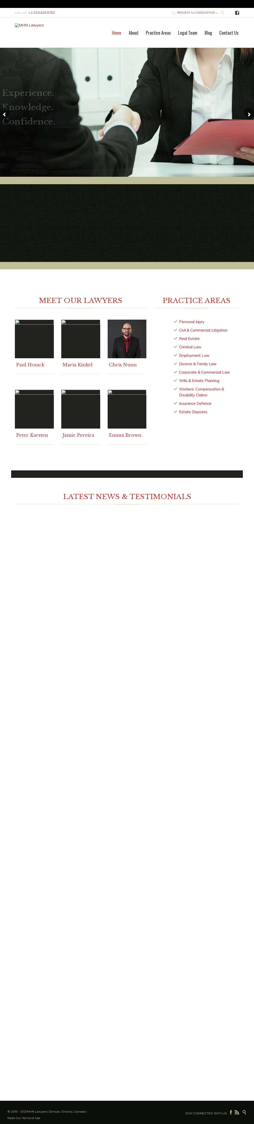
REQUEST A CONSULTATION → (195, 12)
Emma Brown (125, 435)
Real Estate (189, 338)
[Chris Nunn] (127, 339)
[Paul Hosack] (34, 339)
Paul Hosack (30, 365)
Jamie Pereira (78, 435)
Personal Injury (191, 321)
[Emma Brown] (127, 409)
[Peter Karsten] (34, 409)
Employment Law (194, 355)
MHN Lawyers (37, 1111)
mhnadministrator (32, 575)
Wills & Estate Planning (199, 380)
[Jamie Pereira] (80, 409)
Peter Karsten (32, 435)
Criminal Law (190, 347)
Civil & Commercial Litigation (203, 330)
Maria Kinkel (78, 365)
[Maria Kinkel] (80, 339)
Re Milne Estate (91, 530)
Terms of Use (31, 1118)
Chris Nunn (123, 365)
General (36, 581)
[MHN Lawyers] (33, 25)
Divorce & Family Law (198, 363)
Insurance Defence (195, 403)
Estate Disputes (193, 411)
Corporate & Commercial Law (204, 372)
